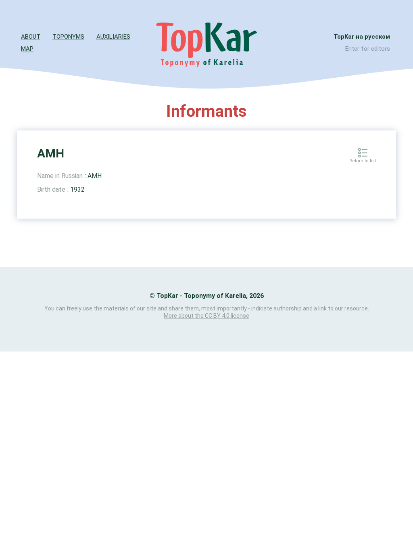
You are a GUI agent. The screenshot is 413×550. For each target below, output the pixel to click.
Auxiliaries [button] (113, 36)
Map (27, 48)
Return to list (362, 161)
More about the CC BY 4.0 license (206, 315)
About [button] (30, 36)
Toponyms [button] (68, 36)
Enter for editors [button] (367, 48)
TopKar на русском (362, 36)
